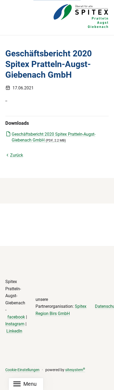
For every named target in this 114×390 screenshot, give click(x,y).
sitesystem (75, 370)
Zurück (16, 155)
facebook (16, 317)
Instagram (14, 323)
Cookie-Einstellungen (22, 370)
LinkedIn (14, 331)
